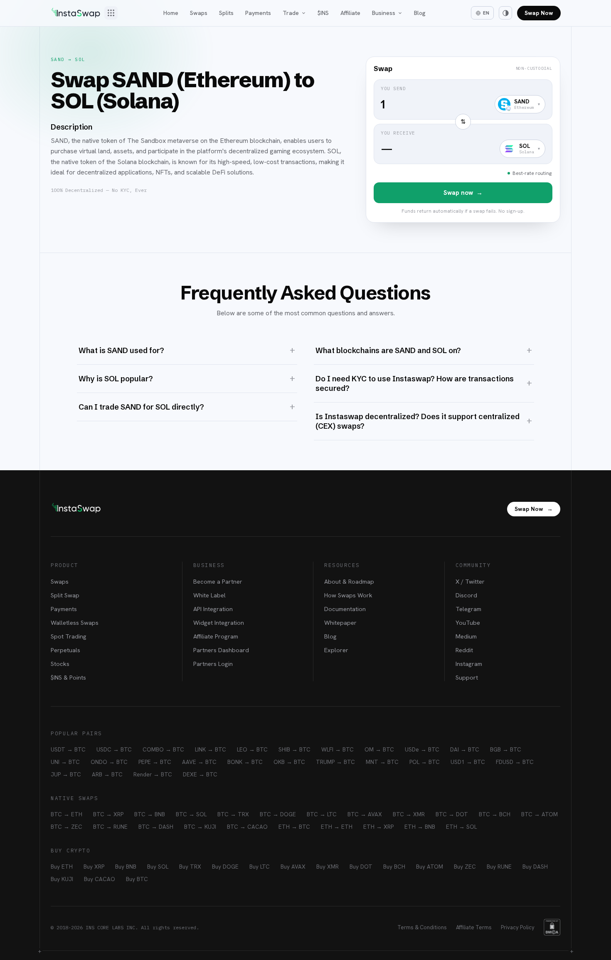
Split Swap (65, 595)
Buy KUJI (62, 879)
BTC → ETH (66, 814)
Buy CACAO (99, 879)
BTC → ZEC (66, 826)
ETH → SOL (461, 826)
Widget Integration (218, 622)
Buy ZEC (465, 866)
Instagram (469, 664)
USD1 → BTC (468, 762)
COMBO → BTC (163, 749)
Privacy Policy (518, 927)
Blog (420, 13)
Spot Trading (68, 636)
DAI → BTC (464, 749)
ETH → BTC (294, 826)
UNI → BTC (65, 762)
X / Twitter (470, 581)
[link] (463, 139)
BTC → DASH (155, 826)
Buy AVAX (293, 866)
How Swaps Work (348, 595)
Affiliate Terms (474, 927)
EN (486, 13)
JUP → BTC (66, 774)
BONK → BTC (245, 762)
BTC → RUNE (110, 826)
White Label (209, 595)
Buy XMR (327, 866)
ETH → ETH (336, 826)
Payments (258, 13)
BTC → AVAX (364, 814)
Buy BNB (125, 866)
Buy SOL (157, 866)
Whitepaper (340, 622)
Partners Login (213, 664)
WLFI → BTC (337, 749)
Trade (291, 13)
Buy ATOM (429, 866)
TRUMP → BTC (335, 762)
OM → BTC (379, 749)
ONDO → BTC (109, 762)
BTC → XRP (108, 814)
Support (467, 677)
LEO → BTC (252, 749)
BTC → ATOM (539, 814)
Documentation (345, 609)
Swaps (198, 13)
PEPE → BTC (154, 762)
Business (383, 13)
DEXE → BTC (200, 774)
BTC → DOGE (278, 814)
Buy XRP (94, 866)
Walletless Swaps (75, 622)
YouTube (468, 622)
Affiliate (350, 13)
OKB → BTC (289, 762)
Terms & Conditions (422, 927)
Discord (466, 595)
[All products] (111, 13)
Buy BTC (137, 879)
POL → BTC (424, 762)
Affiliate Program (215, 636)
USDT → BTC (68, 749)
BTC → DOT (452, 814)
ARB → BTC (107, 774)
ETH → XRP (378, 826)
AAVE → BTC (199, 762)
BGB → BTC (505, 749)
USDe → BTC (422, 749)
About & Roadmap (349, 581)
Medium (466, 636)
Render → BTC (152, 774)
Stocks (60, 664)
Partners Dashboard (221, 650)
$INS (323, 13)
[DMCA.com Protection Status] (552, 927)
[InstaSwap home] (75, 12)
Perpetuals (65, 650)
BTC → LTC (322, 814)
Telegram (468, 609)
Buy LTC (259, 866)
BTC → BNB (149, 814)
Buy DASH (535, 866)
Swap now (463, 193)
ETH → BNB (419, 826)
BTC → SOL (191, 814)
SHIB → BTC (294, 749)
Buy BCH (394, 866)
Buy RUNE (499, 866)
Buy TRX (190, 866)
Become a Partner (217, 581)
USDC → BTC (114, 749)
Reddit (464, 650)
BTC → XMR (409, 814)
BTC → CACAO (247, 826)
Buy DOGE (225, 866)
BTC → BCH (494, 814)
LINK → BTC (210, 749)
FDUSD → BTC (515, 762)
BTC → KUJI (200, 826)
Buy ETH (62, 866)
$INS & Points (68, 677)
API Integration (213, 609)
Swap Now (539, 13)
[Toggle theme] (505, 13)
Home (170, 13)
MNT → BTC (382, 762)
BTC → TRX (233, 814)
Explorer (336, 650)
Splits (226, 13)
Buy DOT (361, 866)
